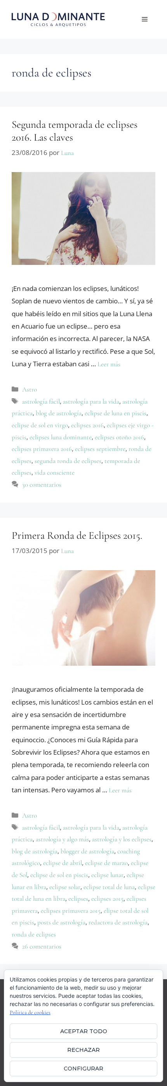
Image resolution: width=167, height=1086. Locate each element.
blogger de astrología (87, 851)
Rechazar (83, 1049)
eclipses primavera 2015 (71, 911)
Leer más (108, 364)
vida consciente (55, 472)
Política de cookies (30, 1012)
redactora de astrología (118, 922)
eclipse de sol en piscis (59, 875)
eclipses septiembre (100, 449)
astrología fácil (41, 401)
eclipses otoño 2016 (119, 437)
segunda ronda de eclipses (68, 461)
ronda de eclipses (34, 934)
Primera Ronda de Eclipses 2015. (77, 535)
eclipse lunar (107, 875)
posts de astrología (61, 922)
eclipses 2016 (87, 425)
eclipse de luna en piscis (115, 413)
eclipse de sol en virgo (40, 425)
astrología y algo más (62, 839)
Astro (29, 389)
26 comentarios (41, 946)
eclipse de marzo (106, 863)
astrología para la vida (91, 401)
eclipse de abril (62, 863)
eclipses (78, 899)
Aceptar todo (83, 1031)
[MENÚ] (144, 19)
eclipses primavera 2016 (42, 449)
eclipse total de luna (109, 887)
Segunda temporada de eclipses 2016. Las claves (74, 130)
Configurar (83, 1068)
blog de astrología (59, 413)
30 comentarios (41, 484)
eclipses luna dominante (61, 437)
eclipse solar (64, 887)
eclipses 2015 (107, 899)
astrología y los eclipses (121, 839)
